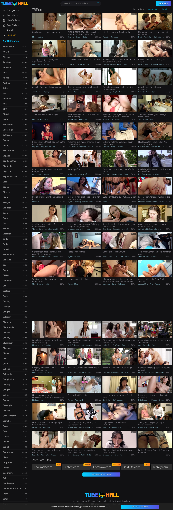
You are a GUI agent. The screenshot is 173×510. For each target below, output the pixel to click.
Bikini (5, 182)
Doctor (6, 468)
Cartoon (7, 291)
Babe (85, 37)
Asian (152, 119)
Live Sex (12, 35)
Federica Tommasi (110, 64)
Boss (5, 223)
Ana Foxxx (117, 345)
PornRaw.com (106, 466)
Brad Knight (107, 229)
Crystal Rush (72, 202)
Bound (6, 228)
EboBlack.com (47, 466)
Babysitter (8, 124)
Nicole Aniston (143, 147)
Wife (119, 427)
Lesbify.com (77, 466)
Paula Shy (36, 455)
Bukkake (7, 260)
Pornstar (106, 37)
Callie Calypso (143, 64)
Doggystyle (8, 473)
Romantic (122, 92)
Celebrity (141, 92)
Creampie (47, 92)
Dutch (5, 499)
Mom (34, 37)
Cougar (6, 390)
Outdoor (119, 174)
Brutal (6, 249)
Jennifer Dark (37, 92)
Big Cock (44, 147)
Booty (5, 218)
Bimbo (6, 187)
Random (166, 9)
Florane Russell (156, 372)
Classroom (8, 343)
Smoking (71, 37)
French (70, 284)
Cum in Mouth (9, 416)
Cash (5, 296)
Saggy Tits (149, 427)
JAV (43, 345)
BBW (78, 257)
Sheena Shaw (83, 427)
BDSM (6, 114)
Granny (141, 427)
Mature (40, 37)
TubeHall (14, 3)
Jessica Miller (143, 284)
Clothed (6, 353)
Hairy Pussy (85, 229)
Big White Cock (10, 176)
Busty (70, 119)
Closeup (7, 348)
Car (4, 286)
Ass (119, 64)
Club (5, 358)
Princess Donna (144, 202)
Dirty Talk (7, 462)
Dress (5, 494)
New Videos (153, 9)
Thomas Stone (37, 229)
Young (46, 64)
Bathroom (7, 135)
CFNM (6, 275)
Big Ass (6, 156)
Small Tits (118, 455)
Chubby (6, 338)
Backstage (8, 130)
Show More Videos (101, 474)
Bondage (7, 208)
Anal (152, 284)
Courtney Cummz (157, 202)
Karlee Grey (107, 345)
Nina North (45, 455)
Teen (146, 119)
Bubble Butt (8, 254)
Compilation (150, 92)
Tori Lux (71, 400)
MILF (164, 37)
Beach (6, 140)
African (6, 57)
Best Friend (8, 150)
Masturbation (129, 372)
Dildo (5, 457)
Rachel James (37, 257)
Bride (5, 239)
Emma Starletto (73, 455)
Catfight (7, 306)
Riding (40, 64)
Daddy (83, 455)
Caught (76, 119)
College (6, 369)
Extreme (119, 147)
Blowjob (52, 147)
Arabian (141, 257)
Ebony (125, 64)
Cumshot (35, 202)
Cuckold (7, 410)
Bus (4, 265)
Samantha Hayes (119, 229)
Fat (112, 119)
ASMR (6, 52)
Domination (8, 483)
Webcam (118, 119)
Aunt (5, 104)
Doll (4, 478)
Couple (115, 92)
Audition (7, 98)
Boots (5, 213)
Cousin (6, 400)
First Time (142, 174)
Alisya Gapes (72, 427)
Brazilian (7, 234)
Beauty (6, 145)
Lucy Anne (107, 372)
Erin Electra (72, 147)
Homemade (81, 147)
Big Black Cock (10, 161)
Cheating (83, 119)
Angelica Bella (37, 427)
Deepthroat (8, 452)
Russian (158, 284)
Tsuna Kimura (108, 257)
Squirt (46, 284)
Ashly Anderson (73, 345)
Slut (33, 284)
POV (160, 147)
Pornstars (12, 15)
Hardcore (85, 64)
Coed (5, 364)
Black (78, 64)
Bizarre (6, 192)
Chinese (106, 455)
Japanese (114, 37)
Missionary (107, 92)
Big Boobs (157, 37)
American (7, 67)
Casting (150, 174)
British (6, 244)
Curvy (5, 426)
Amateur (106, 119)
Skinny (156, 174)
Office (86, 174)
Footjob (52, 229)
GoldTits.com (136, 466)
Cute (5, 431)
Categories (13, 10)
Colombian (8, 374)
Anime (6, 78)
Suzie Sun (106, 174)
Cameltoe (7, 280)
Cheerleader (9, 327)
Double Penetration (145, 37)
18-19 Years (153, 400)
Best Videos (13, 25)
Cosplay (7, 384)
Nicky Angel (72, 372)
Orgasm (78, 37)
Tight (89, 455)
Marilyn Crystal (143, 372)
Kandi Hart (71, 64)
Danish (6, 447)
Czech (6, 436)
